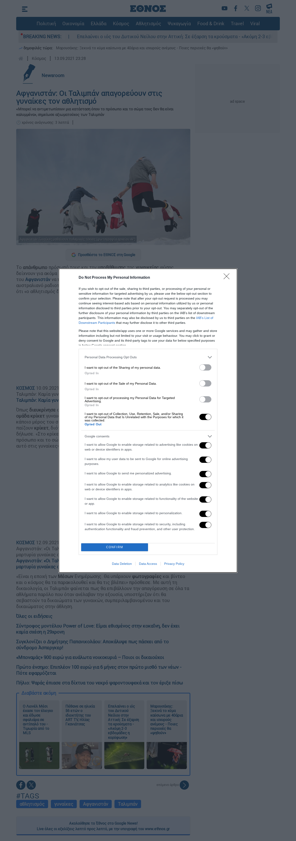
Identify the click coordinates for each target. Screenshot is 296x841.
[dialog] (148, 420)
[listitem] (148, 357)
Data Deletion (122, 564)
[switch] (205, 367)
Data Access (148, 564)
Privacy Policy (174, 564)
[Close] (228, 277)
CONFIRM (114, 547)
